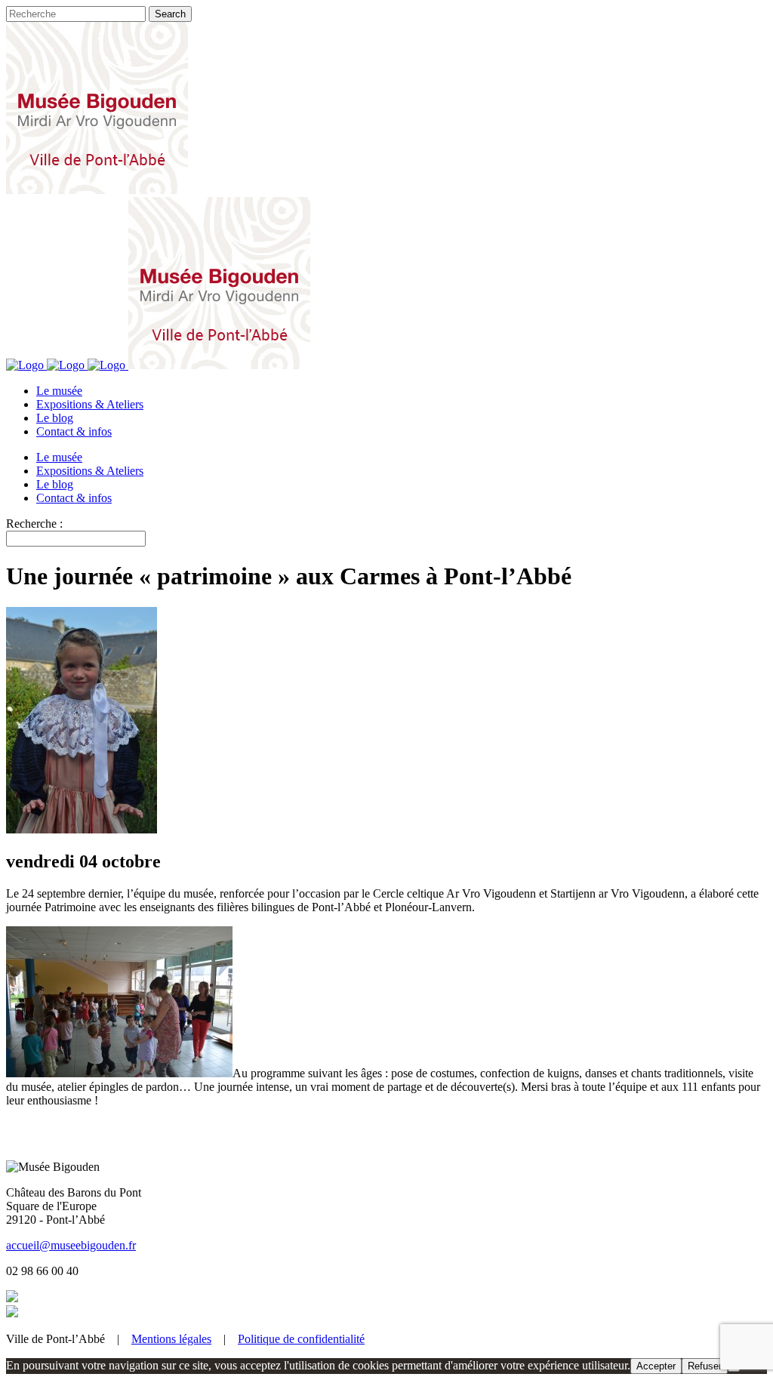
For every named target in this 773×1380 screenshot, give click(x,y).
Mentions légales (171, 1338)
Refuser (705, 1366)
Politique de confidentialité (301, 1338)
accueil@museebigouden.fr (71, 1245)
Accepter (656, 1366)
